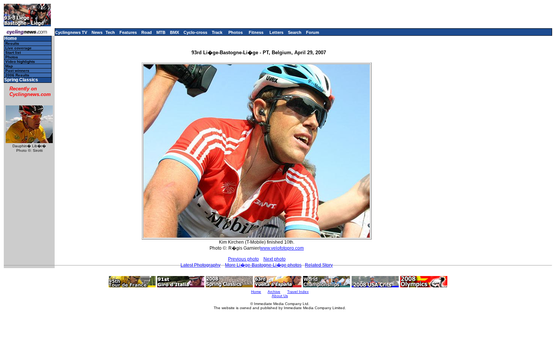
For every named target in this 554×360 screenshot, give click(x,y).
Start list (13, 52)
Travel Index (298, 292)
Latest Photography (200, 265)
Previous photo (243, 259)
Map (9, 66)
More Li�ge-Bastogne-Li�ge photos (263, 265)
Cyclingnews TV (71, 32)
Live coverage (18, 48)
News (97, 32)
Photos (235, 32)
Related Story (319, 265)
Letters (276, 32)
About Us (280, 296)
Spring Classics (21, 80)
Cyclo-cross (195, 32)
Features (128, 32)
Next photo (274, 259)
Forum (312, 32)
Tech (110, 32)
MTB (160, 32)
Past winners (17, 71)
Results (12, 43)
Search (294, 32)
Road (146, 32)
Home (10, 38)
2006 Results (17, 75)
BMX (174, 32)
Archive (274, 292)
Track (217, 32)
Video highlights (20, 61)
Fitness (256, 32)
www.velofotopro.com (282, 248)
